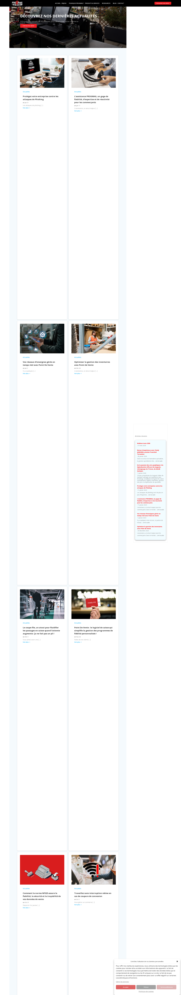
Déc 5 (26, 637)
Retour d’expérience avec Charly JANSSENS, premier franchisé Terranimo (148, 452)
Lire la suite (158, 461)
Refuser (146, 987)
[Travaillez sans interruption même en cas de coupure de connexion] (93, 870)
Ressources (106, 3)
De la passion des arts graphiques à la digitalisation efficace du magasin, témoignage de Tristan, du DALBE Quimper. (150, 468)
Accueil (57, 3)
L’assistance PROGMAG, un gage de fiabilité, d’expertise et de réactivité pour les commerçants (149, 501)
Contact (121, 3)
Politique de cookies (146, 991)
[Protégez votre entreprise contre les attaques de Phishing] (42, 73)
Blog (114, 3)
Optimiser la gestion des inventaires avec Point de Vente (149, 527)
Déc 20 (78, 368)
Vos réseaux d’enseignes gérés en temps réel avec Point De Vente (148, 515)
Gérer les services (122, 982)
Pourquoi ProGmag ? (76, 3)
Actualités (26, 92)
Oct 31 (27, 902)
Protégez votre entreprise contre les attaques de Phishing (149, 487)
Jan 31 (27, 102)
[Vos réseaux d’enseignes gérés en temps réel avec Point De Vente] (42, 338)
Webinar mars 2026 (143, 443)
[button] (177, 961)
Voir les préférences (166, 987)
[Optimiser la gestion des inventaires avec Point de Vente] (93, 338)
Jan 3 (26, 368)
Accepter (125, 987)
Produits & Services (92, 3)
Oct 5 (78, 899)
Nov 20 (78, 637)
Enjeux (64, 3)
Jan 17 (78, 105)
